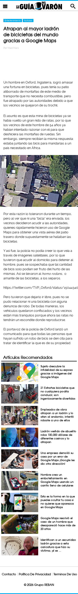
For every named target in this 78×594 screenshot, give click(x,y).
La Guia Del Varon (39, 5)
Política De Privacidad (35, 574)
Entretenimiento (13, 20)
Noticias (28, 20)
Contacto (9, 574)
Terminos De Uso (65, 574)
